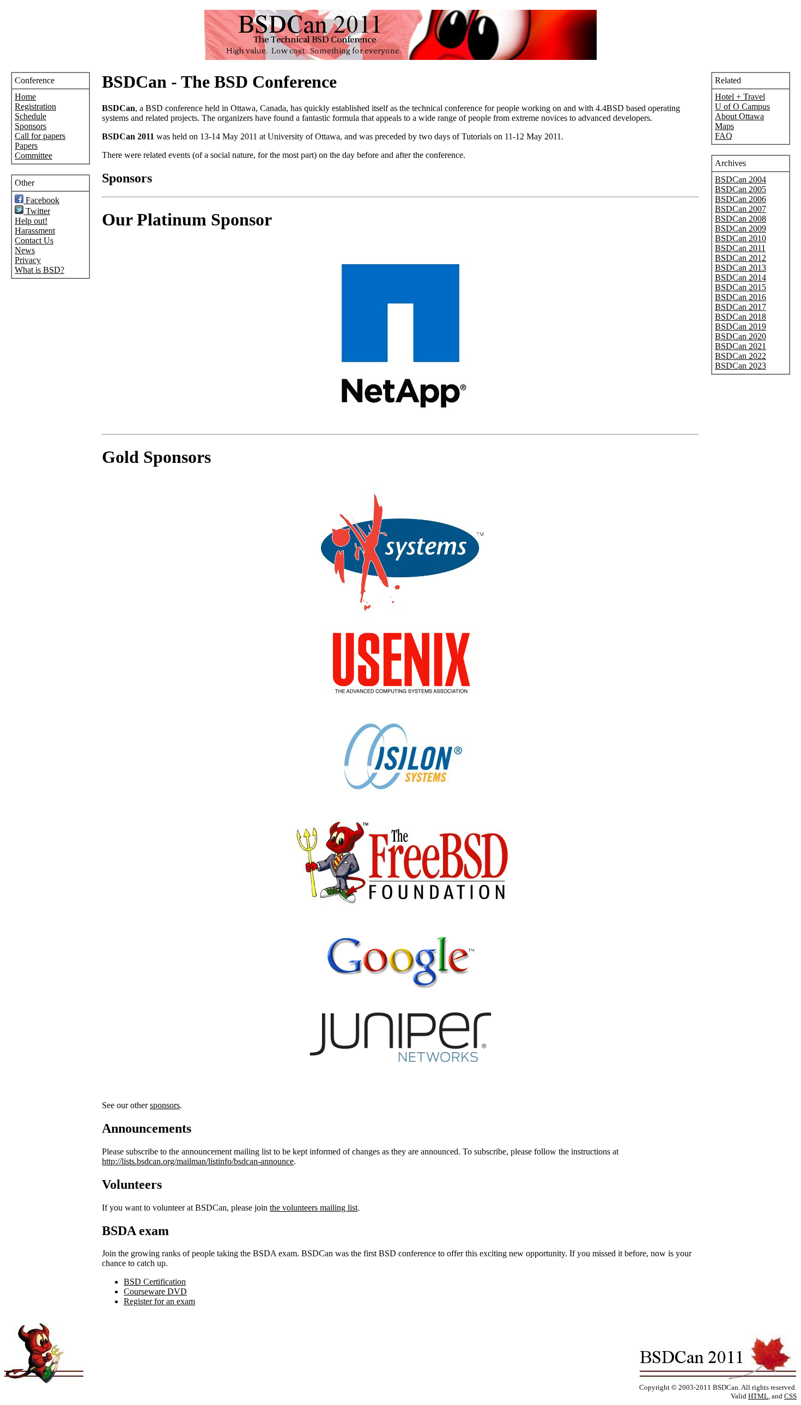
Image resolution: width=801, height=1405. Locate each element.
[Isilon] (401, 806)
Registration (35, 106)
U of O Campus (742, 106)
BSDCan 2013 (740, 267)
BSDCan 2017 (740, 306)
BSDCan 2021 (740, 346)
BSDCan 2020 (740, 336)
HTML (758, 1396)
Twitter (36, 211)
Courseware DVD (155, 1291)
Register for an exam (159, 1301)
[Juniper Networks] (400, 1070)
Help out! (31, 220)
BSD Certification (155, 1281)
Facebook (41, 200)
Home (25, 96)
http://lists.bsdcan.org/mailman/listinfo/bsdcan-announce (198, 1161)
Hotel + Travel (740, 96)
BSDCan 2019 (740, 326)
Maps (724, 126)
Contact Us (34, 240)
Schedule (30, 116)
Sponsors (30, 126)
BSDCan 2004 (740, 179)
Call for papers (40, 135)
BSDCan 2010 (740, 238)
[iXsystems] (400, 617)
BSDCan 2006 (740, 199)
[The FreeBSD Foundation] (401, 902)
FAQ (723, 135)
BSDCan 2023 (740, 365)
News (25, 250)
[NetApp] (400, 422)
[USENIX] (401, 693)
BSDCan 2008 (740, 218)
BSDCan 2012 (740, 257)
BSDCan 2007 (740, 208)
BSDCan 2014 (740, 277)
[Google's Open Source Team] (400, 989)
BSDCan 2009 (740, 228)
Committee (33, 155)
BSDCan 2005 (740, 189)
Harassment (35, 230)
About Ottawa (739, 116)
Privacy (28, 260)
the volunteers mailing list (313, 1207)
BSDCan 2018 (740, 316)
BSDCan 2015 (740, 287)
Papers (26, 145)
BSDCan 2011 (740, 248)
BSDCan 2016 (740, 297)
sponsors (165, 1105)
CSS (790, 1396)
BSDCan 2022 (740, 356)
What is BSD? (39, 269)
